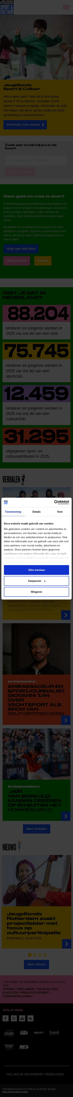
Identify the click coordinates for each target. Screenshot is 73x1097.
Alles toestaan (36, 569)
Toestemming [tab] (13, 511)
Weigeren (36, 591)
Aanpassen (34, 580)
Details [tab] (36, 511)
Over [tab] (60, 511)
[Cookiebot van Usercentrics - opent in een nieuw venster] (54, 502)
